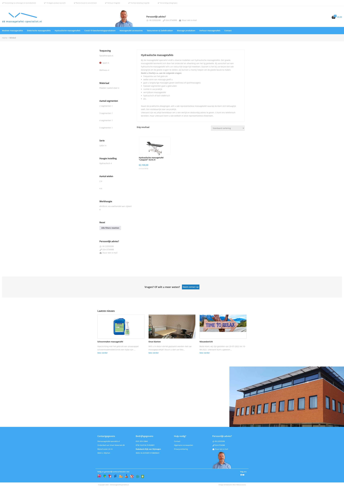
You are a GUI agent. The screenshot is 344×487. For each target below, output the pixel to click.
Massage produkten (186, 30)
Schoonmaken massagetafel (110, 341)
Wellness (103, 70)
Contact (228, 30)
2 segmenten (105, 106)
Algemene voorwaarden (183, 445)
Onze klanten (154, 341)
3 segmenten (105, 113)
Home (4, 37)
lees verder (102, 352)
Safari (102, 145)
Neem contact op (191, 287)
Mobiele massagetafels (12, 30)
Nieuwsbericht (206, 341)
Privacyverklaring (181, 449)
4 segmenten (105, 120)
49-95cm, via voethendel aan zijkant (115, 206)
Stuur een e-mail (189, 20)
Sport (105, 63)
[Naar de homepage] (57, 18)
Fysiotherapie (105, 55)
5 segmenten (105, 127)
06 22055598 (155, 20)
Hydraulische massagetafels (67, 30)
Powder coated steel (108, 88)
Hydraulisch (104, 163)
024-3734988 (171, 20)
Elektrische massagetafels (39, 30)
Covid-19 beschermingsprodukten (100, 30)
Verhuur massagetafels (209, 30)
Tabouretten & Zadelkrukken (160, 30)
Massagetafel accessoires (131, 30)
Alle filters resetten (110, 228)
